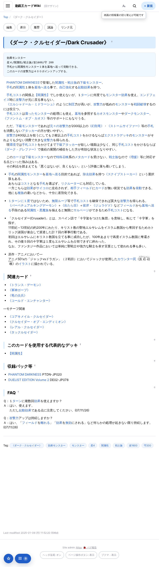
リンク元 (67, 27)
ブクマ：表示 (108, 554)
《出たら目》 (70, 205)
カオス (101, 113)
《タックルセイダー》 (23, 332)
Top (5, 17)
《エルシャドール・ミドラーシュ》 (31, 104)
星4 (93, 445)
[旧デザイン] (51, 5)
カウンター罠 (126, 259)
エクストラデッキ (116, 135)
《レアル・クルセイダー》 (27, 327)
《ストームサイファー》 (124, 126)
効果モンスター (56, 445)
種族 (21, 193)
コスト (25, 183)
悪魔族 (44, 210)
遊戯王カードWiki (28, 6)
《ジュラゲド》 (103, 205)
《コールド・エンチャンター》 (30, 301)
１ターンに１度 (19, 201)
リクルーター (70, 183)
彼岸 (86, 205)
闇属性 (59, 82)
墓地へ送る (42, 87)
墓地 (78, 113)
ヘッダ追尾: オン (52, 554)
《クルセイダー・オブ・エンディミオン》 (37, 322)
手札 (9, 87)
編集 (9, 27)
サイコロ (42, 188)
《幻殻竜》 (96, 126)
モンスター (123, 104)
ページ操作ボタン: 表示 (81, 554)
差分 (23, 27)
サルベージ (81, 210)
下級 (59, 145)
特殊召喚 (62, 157)
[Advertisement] (43, 491)
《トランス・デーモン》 (25, 285)
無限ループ (59, 201)
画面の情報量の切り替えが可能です (124, 15)
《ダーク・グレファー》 (20, 149)
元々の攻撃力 (59, 126)
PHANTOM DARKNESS (23, 82)
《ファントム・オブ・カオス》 (25, 118)
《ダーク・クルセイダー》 (27, 445)
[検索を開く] (134, 6)
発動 (139, 188)
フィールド (84, 188)
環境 (13, 145)
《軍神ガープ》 (19, 290)
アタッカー (29, 131)
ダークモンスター (136, 113)
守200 (147, 445)
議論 (50, 27)
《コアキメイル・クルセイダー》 (31, 316)
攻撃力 (20, 100)
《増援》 (134, 157)
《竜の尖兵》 (17, 295)
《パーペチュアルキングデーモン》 (33, 205)
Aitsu (79, 547)
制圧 (72, 104)
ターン (85, 95)
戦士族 (72, 82)
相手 (73, 188)
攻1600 (133, 445)
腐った (29, 113)
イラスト (25, 264)
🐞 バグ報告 (90, 547)
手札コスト (14, 95)
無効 (68, 423)
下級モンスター (91, 82)
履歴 (37, 27)
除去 (86, 174)
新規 (150, 5)
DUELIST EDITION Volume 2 (28, 380)
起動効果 (84, 87)
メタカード (82, 157)
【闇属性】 (42, 95)
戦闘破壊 (140, 104)
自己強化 (65, 87)
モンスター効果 (117, 95)
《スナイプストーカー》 (122, 174)
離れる (45, 423)
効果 (92, 174)
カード (17, 157)
